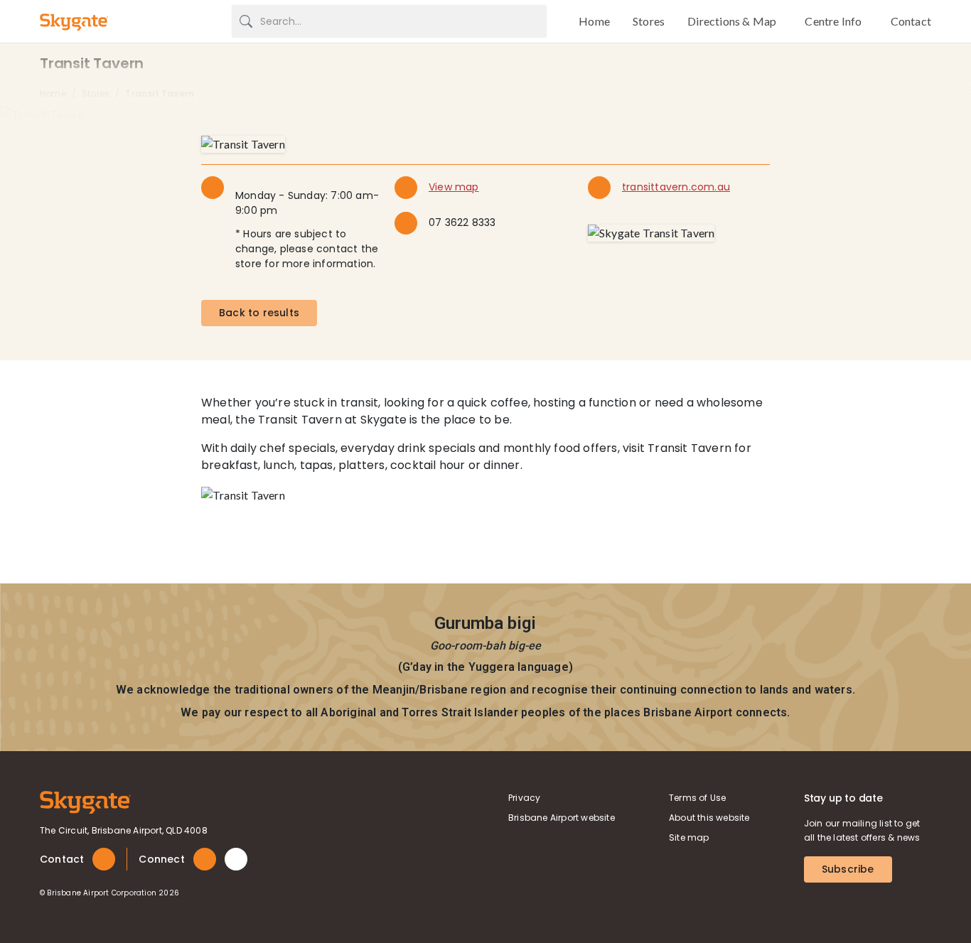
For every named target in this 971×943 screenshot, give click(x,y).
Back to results (259, 313)
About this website (709, 818)
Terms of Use (697, 798)
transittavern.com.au (676, 187)
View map (454, 187)
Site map (689, 837)
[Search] (246, 21)
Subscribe (848, 869)
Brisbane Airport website (561, 818)
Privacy (524, 798)
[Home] (85, 801)
